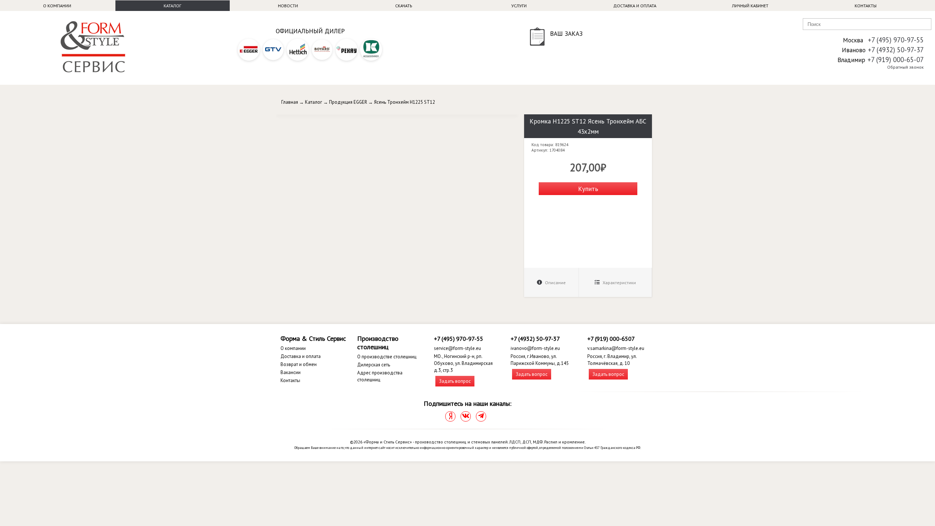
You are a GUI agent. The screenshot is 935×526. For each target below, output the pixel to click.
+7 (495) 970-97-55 (896, 39)
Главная (289, 102)
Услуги (519, 5)
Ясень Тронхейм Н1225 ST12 (404, 102)
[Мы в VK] (466, 416)
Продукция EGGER (348, 102)
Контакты (866, 5)
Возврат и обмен (298, 364)
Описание (555, 282)
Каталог (172, 5)
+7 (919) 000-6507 (611, 338)
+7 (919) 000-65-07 (895, 59)
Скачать (403, 5)
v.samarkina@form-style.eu (615, 348)
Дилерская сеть (373, 365)
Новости (288, 5)
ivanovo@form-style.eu (535, 348)
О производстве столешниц (386, 357)
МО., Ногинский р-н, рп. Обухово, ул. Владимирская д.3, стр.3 (463, 363)
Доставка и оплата (634, 5)
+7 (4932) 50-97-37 (896, 49)
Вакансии (290, 372)
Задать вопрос (455, 381)
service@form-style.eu (457, 348)
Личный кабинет (750, 5)
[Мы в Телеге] (481, 416)
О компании (57, 5)
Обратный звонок (905, 67)
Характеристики (619, 282)
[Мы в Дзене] (450, 416)
